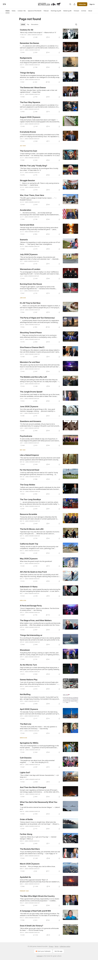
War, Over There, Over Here (32, 195)
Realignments (26, 58)
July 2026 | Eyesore (29, 254)
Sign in (92, 4)
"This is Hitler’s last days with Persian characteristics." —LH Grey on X (39, 776)
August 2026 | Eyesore (30, 117)
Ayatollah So (25, 877)
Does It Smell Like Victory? (31, 926)
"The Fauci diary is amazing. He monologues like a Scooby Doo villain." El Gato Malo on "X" (39, 169)
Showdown (25, 650)
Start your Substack (44, 951)
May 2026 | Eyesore (29, 559)
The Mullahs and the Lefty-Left (33, 377)
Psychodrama (26, 436)
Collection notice (65, 946)
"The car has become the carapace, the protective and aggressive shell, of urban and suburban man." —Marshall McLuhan (39, 258)
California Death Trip (29, 544)
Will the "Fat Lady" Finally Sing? (33, 166)
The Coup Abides (27, 485)
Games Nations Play (28, 680)
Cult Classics (25, 758)
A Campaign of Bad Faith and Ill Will (35, 911)
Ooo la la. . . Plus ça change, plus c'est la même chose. (37, 866)
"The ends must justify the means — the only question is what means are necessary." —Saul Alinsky (38, 727)
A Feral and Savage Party (31, 606)
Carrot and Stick (27, 225)
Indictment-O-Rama (28, 587)
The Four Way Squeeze (30, 102)
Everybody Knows (28, 132)
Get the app (58, 951)
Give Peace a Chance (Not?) (32, 347)
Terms (56, 946)
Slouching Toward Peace (31, 332)
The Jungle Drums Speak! (31, 392)
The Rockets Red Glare (30, 849)
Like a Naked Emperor (29, 455)
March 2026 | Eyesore (29, 864)
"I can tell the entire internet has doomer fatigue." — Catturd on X (40, 808)
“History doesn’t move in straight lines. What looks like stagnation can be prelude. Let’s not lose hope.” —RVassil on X (40, 823)
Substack (39, 956)
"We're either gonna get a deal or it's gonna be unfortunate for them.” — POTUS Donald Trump (39, 929)
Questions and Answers (30, 421)
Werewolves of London (30, 269)
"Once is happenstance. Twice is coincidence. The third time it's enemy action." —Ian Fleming (39, 609)
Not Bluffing (25, 694)
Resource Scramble (28, 514)
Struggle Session (27, 180)
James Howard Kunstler (34, 34)
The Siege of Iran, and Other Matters (36, 620)
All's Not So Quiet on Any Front (33, 572)
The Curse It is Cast (28, 151)
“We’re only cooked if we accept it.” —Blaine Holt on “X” (38, 32)
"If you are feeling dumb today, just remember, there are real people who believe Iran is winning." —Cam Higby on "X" (40, 852)
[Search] (70, 4)
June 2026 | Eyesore (29, 406)
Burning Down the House (31, 284)
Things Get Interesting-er (31, 635)
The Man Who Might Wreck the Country (37, 896)
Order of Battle (26, 819)
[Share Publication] (74, 4)
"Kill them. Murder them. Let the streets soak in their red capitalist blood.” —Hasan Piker (38, 91)
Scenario (24, 240)
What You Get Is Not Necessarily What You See (38, 803)
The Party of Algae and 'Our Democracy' (37, 318)
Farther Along (26, 834)
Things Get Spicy (27, 73)
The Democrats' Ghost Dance (33, 87)
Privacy (51, 946)
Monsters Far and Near (30, 362)
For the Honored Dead (29, 470)
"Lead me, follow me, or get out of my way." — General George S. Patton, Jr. (38, 838)
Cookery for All (26, 30)
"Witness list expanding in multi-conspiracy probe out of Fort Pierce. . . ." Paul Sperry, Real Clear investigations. (40, 243)
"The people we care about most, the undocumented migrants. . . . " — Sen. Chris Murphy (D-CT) (37, 761)
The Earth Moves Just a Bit (31, 529)
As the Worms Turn (28, 665)
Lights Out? (25, 772)
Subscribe (82, 4)
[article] (49, 34)
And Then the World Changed (33, 787)
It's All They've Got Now (30, 303)
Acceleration (25, 210)
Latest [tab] (23, 24)
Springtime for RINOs (29, 743)
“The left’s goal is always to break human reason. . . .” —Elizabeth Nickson (38, 199)
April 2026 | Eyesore (29, 709)
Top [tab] (28, 24)
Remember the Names (29, 43)
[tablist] (29, 24)
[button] (7, 10)
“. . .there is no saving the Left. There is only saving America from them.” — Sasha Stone (39, 184)
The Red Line (25, 724)
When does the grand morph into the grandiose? (36, 561)
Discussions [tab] (34, 24)
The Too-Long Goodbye (30, 499)
